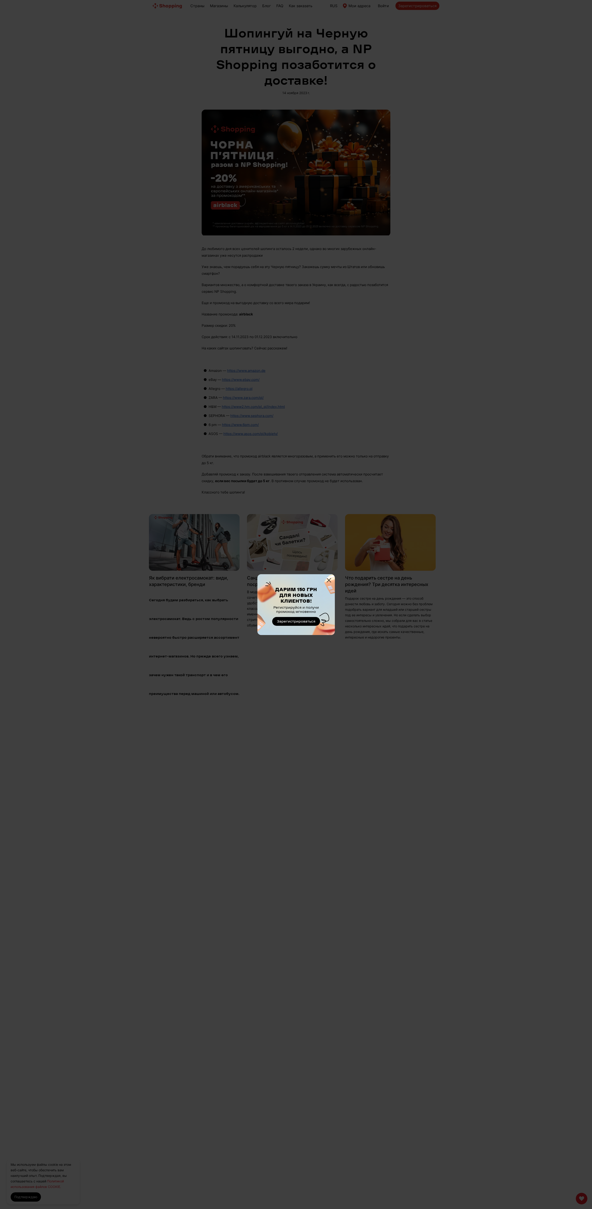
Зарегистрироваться (296, 621)
